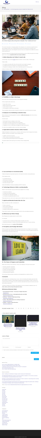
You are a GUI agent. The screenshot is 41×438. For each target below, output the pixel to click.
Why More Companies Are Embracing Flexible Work (20, 329)
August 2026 (4, 389)
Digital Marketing (5, 415)
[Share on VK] (28, 308)
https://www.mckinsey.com (8, 298)
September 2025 (5, 402)
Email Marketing (4, 416)
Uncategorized (4, 422)
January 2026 (4, 397)
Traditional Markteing (5, 421)
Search (3, 357)
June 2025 (3, 405)
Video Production (5, 423)
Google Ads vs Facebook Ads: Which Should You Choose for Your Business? (14, 366)
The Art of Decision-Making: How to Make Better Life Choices (8, 325)
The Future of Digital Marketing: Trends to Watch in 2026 (11, 365)
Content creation (5, 414)
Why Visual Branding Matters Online (8, 367)
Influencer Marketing (5, 417)
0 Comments (29, 43)
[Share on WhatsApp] (38, 308)
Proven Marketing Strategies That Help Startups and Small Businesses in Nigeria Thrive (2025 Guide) (18, 381)
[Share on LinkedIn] (24, 308)
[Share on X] (16, 308)
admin (3, 373)
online (14, 59)
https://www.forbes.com (7, 301)
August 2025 (4, 403)
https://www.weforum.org (8, 295)
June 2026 (3, 391)
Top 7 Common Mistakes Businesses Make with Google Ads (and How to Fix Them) (18, 384)
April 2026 (3, 394)
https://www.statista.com (7, 303)
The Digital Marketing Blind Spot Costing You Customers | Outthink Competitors (15, 375)
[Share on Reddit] (31, 308)
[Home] (2, 9)
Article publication (21, 43)
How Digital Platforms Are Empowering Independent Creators (33, 323)
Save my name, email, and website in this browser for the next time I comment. (19, 349)
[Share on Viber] (26, 308)
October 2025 (4, 401)
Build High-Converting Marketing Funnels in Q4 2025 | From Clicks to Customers (15, 378)
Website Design (4, 424)
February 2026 (4, 396)
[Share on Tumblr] (33, 308)
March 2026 (4, 395)
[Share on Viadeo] (36, 308)
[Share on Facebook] (19, 308)
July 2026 (3, 390)
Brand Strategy (4, 411)
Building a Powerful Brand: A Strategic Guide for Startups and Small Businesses (18, 373)
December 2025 (4, 398)
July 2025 (3, 404)
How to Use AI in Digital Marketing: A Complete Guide (10, 364)
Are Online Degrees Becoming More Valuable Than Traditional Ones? (21, 9)
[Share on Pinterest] (21, 308)
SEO (3, 418)
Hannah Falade (5, 43)
